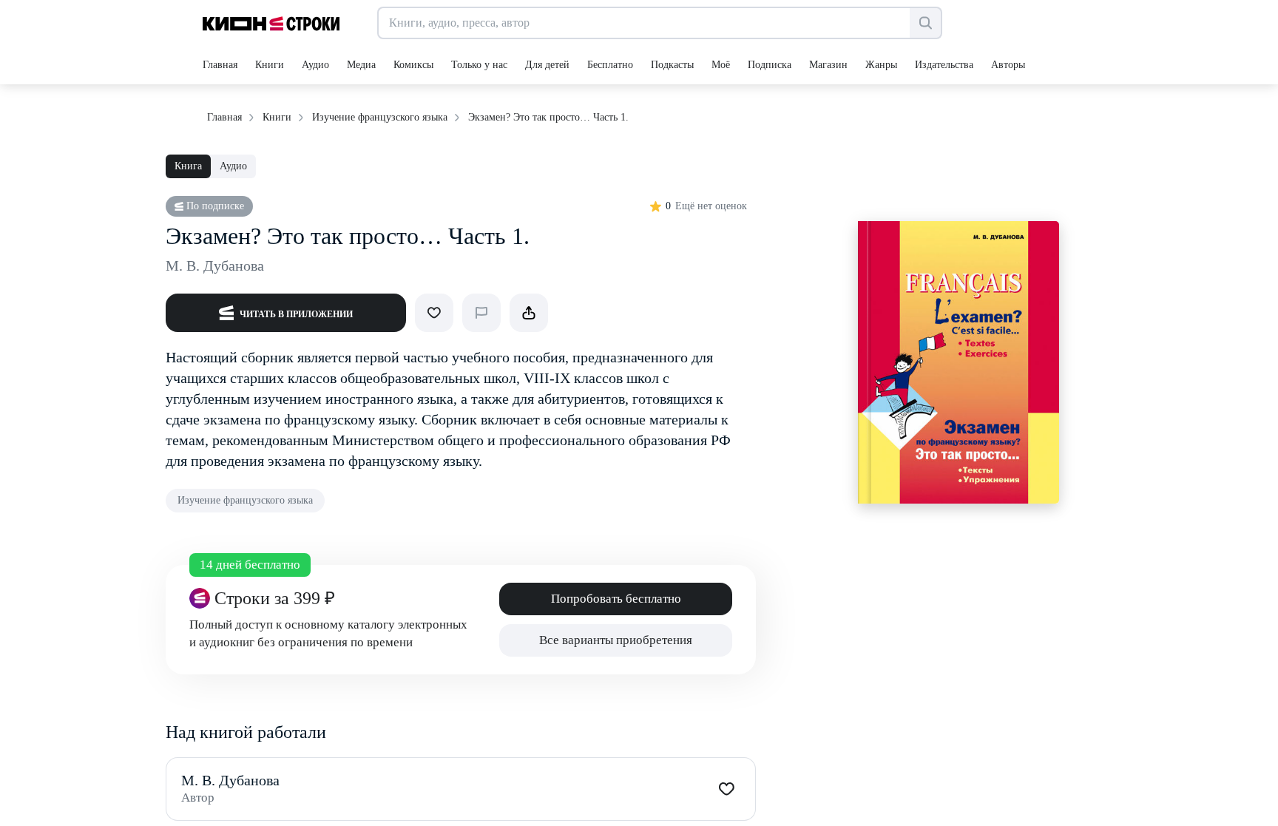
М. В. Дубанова (215, 265)
